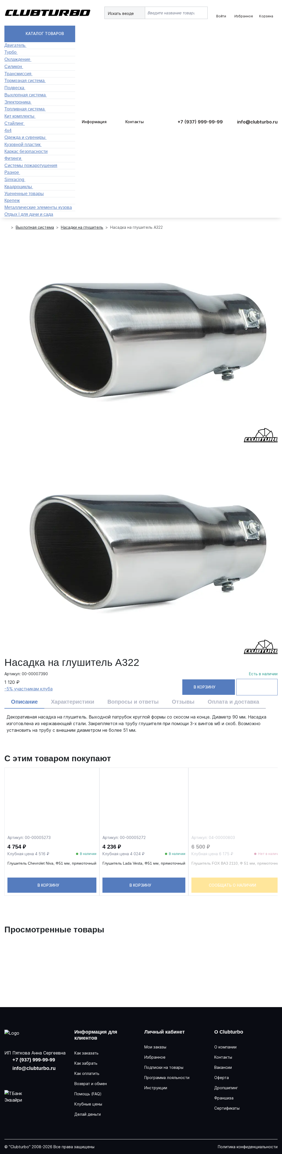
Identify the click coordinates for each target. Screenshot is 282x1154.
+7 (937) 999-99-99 (200, 122)
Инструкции (155, 1087)
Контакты (134, 121)
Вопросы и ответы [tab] (133, 702)
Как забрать (85, 1063)
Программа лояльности (166, 1077)
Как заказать (86, 1053)
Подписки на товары (163, 1067)
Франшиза (224, 1098)
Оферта (221, 1077)
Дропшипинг (226, 1087)
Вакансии (223, 1067)
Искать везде (121, 13)
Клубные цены (88, 1104)
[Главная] (6, 227)
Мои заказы (155, 1047)
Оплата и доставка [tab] (233, 702)
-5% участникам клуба (28, 689)
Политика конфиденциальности (248, 1146)
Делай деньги (87, 1114)
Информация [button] (94, 121)
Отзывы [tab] (183, 702)
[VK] (9, 1078)
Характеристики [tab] (72, 702)
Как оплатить (86, 1073)
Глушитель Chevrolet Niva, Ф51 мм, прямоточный (51, 863)
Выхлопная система (35, 227)
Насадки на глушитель (82, 227)
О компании (225, 1047)
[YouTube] (26, 1078)
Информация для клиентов (95, 1035)
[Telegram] (43, 1078)
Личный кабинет (164, 1032)
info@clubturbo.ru (257, 122)
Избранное (155, 1057)
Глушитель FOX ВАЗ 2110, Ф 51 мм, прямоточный (236, 863)
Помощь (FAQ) (88, 1093)
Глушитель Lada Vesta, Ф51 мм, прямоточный (143, 863)
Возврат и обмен (90, 1083)
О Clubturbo (228, 1032)
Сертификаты (227, 1108)
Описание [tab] (24, 702)
